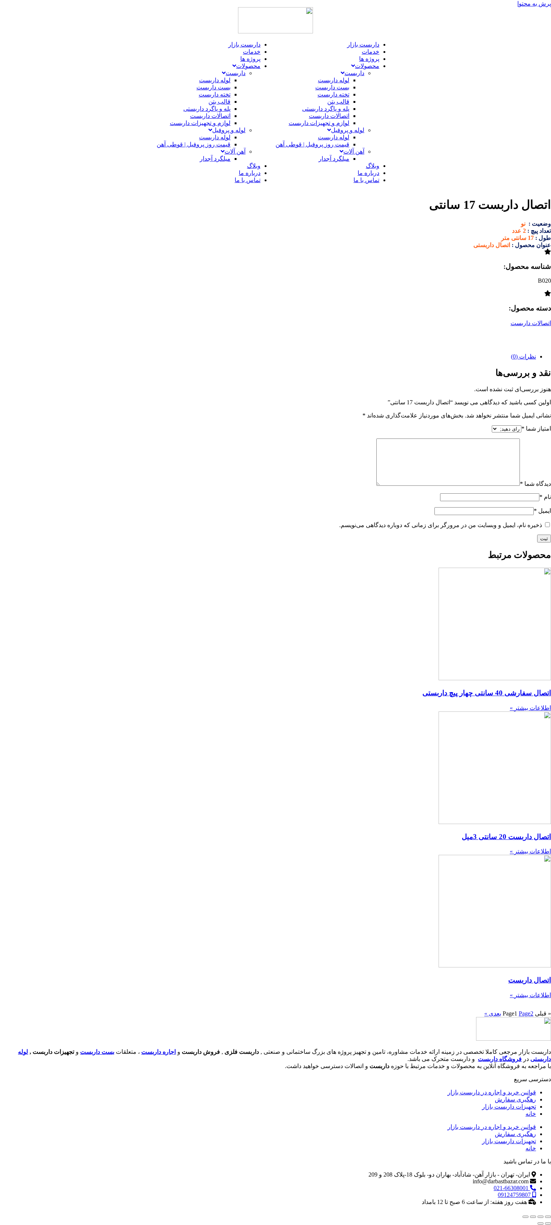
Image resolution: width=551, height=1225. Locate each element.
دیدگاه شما (535, 484)
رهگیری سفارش (515, 1099)
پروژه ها (369, 59)
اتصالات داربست (329, 116)
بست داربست (332, 87)
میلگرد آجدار (334, 158)
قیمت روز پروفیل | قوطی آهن (312, 144)
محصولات (367, 66)
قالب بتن (338, 101)
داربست (354, 73)
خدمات (370, 51)
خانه (531, 1113)
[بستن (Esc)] (526, 1217)
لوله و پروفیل (347, 130)
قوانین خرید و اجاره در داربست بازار (492, 1092)
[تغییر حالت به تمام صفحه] (541, 1217)
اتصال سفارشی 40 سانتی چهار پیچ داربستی (486, 693)
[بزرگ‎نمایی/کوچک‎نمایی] (548, 1217)
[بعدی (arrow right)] (541, 1223)
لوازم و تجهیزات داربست (319, 123)
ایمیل (542, 511)
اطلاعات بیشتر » (530, 708)
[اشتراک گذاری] (533, 1217)
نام (545, 497)
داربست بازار (363, 44)
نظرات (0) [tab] (523, 356)
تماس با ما (366, 180)
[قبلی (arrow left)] (548, 1223)
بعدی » (492, 1013)
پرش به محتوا (534, 3)
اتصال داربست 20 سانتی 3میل (506, 837)
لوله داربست (333, 80)
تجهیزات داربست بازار (509, 1106)
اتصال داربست (529, 980)
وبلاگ (372, 166)
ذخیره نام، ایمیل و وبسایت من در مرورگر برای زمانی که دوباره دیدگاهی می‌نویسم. (440, 525)
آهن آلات (353, 151)
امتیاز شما (536, 428)
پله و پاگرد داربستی (325, 108)
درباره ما (368, 173)
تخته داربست (333, 94)
